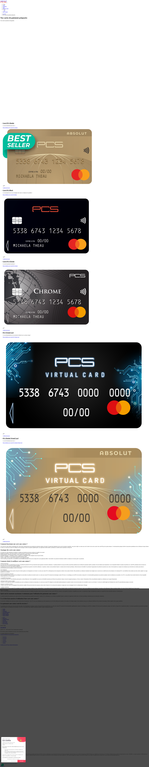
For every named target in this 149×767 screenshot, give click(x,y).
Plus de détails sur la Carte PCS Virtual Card (11, 337)
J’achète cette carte (6, 187)
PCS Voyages (5, 623)
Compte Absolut (6, 619)
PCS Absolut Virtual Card (10, 438)
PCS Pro (4, 620)
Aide (4, 7)
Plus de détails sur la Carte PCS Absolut (10, 127)
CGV (4, 617)
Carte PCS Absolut (8, 123)
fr (4, 9)
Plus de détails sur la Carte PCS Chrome (10, 265)
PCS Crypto (5, 622)
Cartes (4, 609)
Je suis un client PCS (4, 634)
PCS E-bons (5, 621)
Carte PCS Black (8, 190)
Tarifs (4, 5)
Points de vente (5, 8)
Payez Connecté (6, 614)
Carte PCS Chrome (8, 261)
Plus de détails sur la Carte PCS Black (10, 194)
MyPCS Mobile (6, 615)
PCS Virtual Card (8, 332)
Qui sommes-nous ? (6, 612)
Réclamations (15, 644)
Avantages (5, 6)
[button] (74, 544)
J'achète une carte (3, 0)
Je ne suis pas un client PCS (13, 634)
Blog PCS (5, 618)
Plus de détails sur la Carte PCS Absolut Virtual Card (12, 442)
